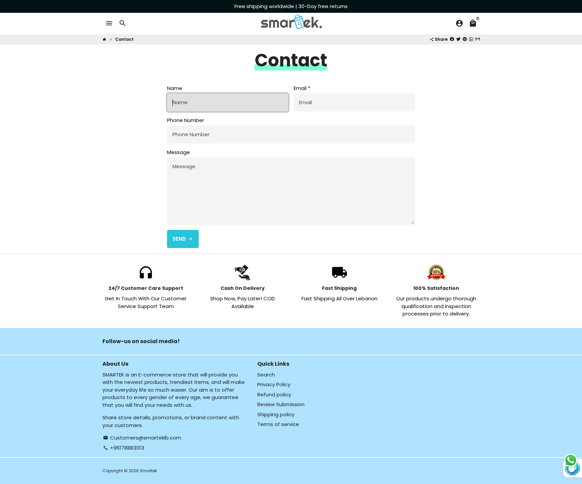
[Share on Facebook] (452, 39)
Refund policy (274, 394)
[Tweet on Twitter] (458, 39)
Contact (124, 39)
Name (174, 88)
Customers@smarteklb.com (142, 437)
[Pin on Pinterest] (465, 39)
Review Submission (280, 404)
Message (178, 152)
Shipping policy (275, 414)
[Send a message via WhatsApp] (571, 460)
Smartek (148, 471)
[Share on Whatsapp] (471, 39)
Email (302, 88)
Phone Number (185, 120)
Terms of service (278, 424)
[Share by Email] (478, 39)
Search (266, 374)
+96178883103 (123, 447)
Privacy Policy (273, 384)
